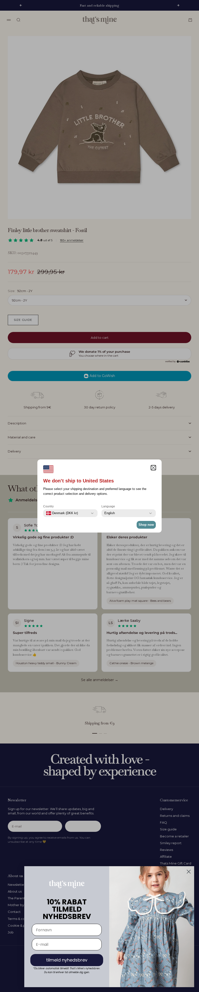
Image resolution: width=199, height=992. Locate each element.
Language (108, 506)
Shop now (146, 524)
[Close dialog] (188, 871)
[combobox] (62, 513)
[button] (153, 467)
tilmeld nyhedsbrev (66, 960)
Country (48, 506)
